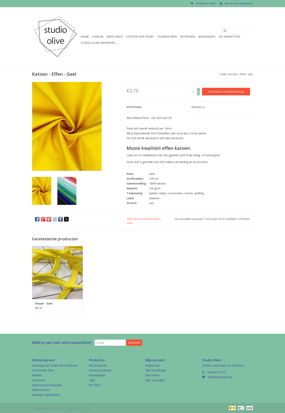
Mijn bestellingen (156, 370)
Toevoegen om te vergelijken (221, 219)
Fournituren (167, 36)
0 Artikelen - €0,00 (205, 3)
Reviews (198, 107)
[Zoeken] (225, 31)
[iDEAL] (232, 408)
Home (85, 36)
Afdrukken (244, 219)
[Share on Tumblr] (60, 219)
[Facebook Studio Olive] (236, 343)
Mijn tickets (152, 375)
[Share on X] (66, 219)
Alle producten (98, 365)
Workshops (206, 36)
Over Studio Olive (43, 370)
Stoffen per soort (140, 36)
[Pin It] (49, 219)
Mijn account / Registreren (238, 3)
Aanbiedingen (97, 375)
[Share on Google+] (43, 219)
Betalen (37, 375)
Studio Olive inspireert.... (99, 43)
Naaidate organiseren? (46, 395)
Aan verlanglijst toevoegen (189, 219)
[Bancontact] (240, 408)
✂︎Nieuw (97, 36)
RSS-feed (94, 385)
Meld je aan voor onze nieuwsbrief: (62, 343)
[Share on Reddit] (54, 219)
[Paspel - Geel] (57, 272)
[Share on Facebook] (37, 219)
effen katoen (134, 219)
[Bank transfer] (249, 408)
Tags (92, 380)
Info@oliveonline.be (220, 377)
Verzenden (38, 380)
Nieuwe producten (100, 370)
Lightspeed (87, 408)
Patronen (187, 36)
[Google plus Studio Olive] (243, 343)
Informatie (134, 107)
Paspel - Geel (43, 303)
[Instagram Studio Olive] (250, 343)
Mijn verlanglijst (155, 380)
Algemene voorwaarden (47, 385)
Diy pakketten (229, 36)
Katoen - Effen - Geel (240, 74)
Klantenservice (41, 390)
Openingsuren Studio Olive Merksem (55, 365)
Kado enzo (115, 36)
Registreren (152, 365)
